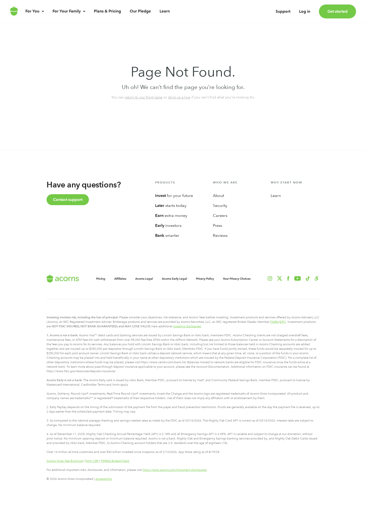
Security (220, 205)
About (218, 195)
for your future (174, 195)
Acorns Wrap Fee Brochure (65, 461)
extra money (171, 215)
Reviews (220, 235)
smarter (167, 235)
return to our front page (144, 97)
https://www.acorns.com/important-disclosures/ (175, 470)
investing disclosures (187, 326)
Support (283, 11)
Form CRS (92, 461)
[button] (316, 278)
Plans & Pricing (107, 11)
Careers (220, 215)
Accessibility (103, 479)
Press (217, 225)
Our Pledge (140, 11)
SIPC (283, 322)
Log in (304, 11)
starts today (170, 205)
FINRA (274, 322)
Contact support (67, 199)
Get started (337, 11)
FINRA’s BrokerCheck (115, 461)
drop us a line (179, 97)
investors (168, 225)
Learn (165, 11)
